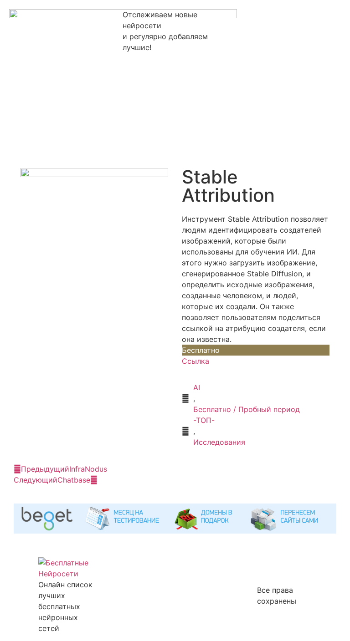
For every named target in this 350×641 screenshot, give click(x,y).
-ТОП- (204, 420)
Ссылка (195, 361)
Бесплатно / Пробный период (246, 409)
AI (196, 387)
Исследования (219, 442)
